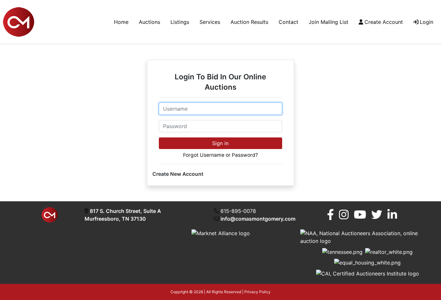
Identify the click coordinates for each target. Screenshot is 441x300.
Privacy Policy (257, 291)
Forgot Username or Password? (220, 155)
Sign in (220, 143)
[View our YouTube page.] (360, 214)
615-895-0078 (238, 211)
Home (121, 22)
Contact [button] (288, 22)
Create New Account (177, 174)
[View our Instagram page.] (344, 214)
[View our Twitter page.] (376, 214)
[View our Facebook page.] (330, 214)
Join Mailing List (328, 22)
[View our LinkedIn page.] (392, 214)
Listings (179, 22)
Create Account (383, 22)
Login (426, 22)
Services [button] (210, 22)
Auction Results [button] (249, 22)
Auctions (149, 22)
